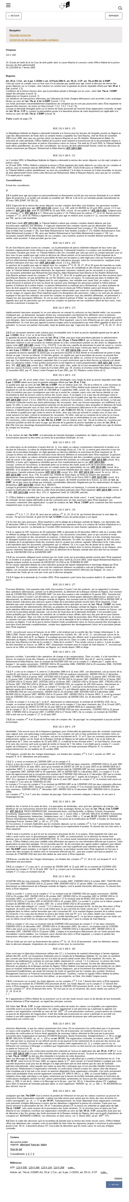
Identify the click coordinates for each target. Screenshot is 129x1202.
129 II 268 (34, 1167)
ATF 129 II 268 (74, 148)
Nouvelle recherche (20, 35)
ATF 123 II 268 (13, 475)
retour (115, 1185)
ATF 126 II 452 (98, 210)
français (35, 1144)
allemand (25, 1144)
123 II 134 (46, 1167)
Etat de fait (16, 1149)
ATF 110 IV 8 (16, 811)
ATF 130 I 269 (26, 345)
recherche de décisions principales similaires (34, 39)
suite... (71, 1167)
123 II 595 (21, 1167)
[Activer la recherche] (120, 8)
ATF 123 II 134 (44, 208)
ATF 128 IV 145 (21, 1053)
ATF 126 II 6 (31, 213)
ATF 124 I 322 (105, 363)
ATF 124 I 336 (23, 365)
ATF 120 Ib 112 (40, 350)
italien (44, 1144)
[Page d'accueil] (64, 5)
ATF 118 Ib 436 (73, 350)
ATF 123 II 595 (99, 459)
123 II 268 (58, 1167)
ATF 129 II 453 (97, 462)
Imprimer (114, 16)
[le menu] (8, 5)
